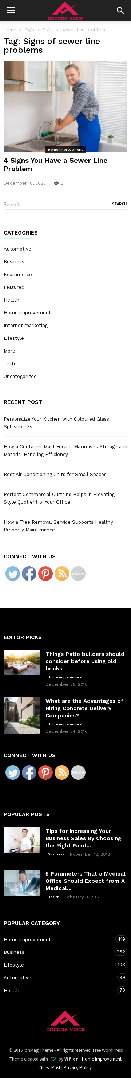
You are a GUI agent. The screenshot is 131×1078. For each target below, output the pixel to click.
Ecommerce (18, 274)
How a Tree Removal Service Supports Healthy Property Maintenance (58, 525)
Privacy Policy (78, 1068)
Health (11, 300)
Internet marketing (26, 325)
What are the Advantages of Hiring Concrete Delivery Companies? (84, 708)
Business (14, 261)
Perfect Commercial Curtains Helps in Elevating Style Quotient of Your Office (59, 498)
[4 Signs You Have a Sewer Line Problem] (65, 106)
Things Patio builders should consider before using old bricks (84, 661)
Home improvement (65, 149)
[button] (120, 10)
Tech (9, 363)
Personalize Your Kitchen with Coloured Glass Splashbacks (56, 422)
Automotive (17, 249)
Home (10, 29)
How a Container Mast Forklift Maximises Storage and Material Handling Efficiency (65, 450)
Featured (14, 287)
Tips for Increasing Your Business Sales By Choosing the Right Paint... (83, 838)
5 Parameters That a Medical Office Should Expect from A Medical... (85, 881)
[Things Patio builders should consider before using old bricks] (22, 662)
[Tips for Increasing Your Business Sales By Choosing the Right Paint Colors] (22, 840)
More (9, 351)
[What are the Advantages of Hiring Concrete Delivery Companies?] (22, 715)
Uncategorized (20, 376)
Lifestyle (14, 338)
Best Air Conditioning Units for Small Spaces (55, 474)
